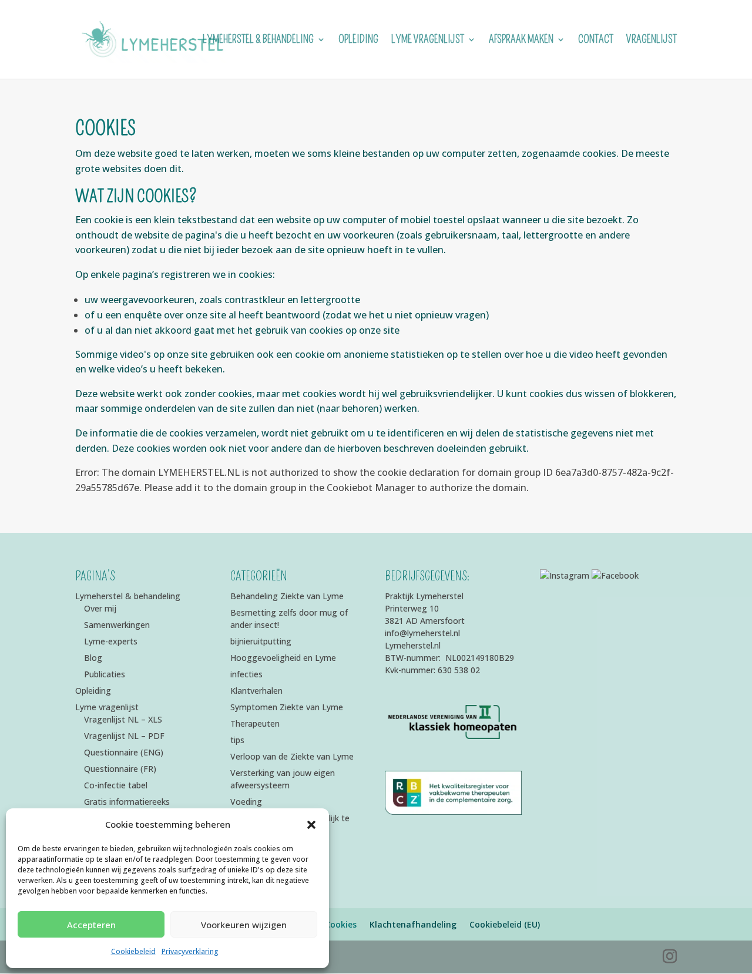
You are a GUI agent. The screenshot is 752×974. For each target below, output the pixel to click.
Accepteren (91, 925)
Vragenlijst (651, 40)
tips (237, 739)
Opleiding (358, 40)
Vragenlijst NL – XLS (123, 719)
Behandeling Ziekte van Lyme (287, 596)
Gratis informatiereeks (127, 801)
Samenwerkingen (117, 624)
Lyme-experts (110, 641)
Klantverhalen (256, 690)
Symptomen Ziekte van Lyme (286, 707)
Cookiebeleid (133, 951)
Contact (595, 40)
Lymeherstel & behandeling (258, 40)
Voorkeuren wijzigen (244, 925)
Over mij (100, 608)
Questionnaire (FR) (120, 768)
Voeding (246, 801)
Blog (93, 657)
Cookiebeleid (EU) (504, 924)
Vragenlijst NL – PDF (124, 735)
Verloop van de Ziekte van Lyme (292, 756)
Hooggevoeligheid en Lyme (283, 657)
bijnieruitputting (260, 641)
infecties (246, 674)
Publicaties (104, 674)
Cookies (341, 924)
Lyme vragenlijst (427, 40)
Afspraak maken (521, 40)
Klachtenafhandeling (413, 924)
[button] (311, 825)
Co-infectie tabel (115, 785)
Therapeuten (255, 723)
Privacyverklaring (190, 951)
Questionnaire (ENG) (123, 752)
